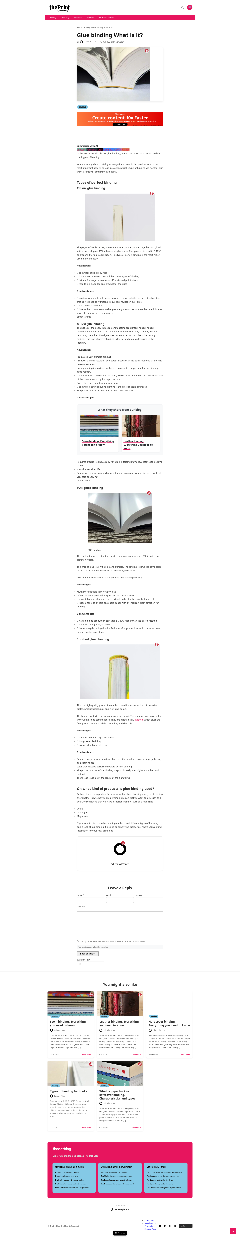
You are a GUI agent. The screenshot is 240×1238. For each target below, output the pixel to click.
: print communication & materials (70, 1184)
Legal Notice (150, 1223)
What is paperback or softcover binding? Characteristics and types (117, 1094)
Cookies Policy (150, 1229)
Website (139, 895)
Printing (90, 17)
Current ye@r (83, 960)
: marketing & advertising (66, 1176)
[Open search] (182, 7)
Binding (53, 17)
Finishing (65, 17)
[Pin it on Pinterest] (147, 51)
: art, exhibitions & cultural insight (163, 1176)
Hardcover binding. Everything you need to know (169, 1023)
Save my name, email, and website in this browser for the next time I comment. (113, 941)
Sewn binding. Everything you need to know (68, 1023)
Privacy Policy (150, 1226)
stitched (139, 719)
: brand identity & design (67, 1172)
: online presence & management (117, 1184)
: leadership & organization (114, 1172)
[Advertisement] (122, 136)
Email (109, 895)
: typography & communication (69, 1180)
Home (79, 27)
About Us (150, 1220)
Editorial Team (91, 42)
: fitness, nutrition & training (160, 1184)
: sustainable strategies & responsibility (164, 1172)
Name (80, 895)
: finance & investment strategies (116, 1176)
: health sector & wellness (160, 1180)
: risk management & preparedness (164, 1187)
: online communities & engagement (72, 1187)
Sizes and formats (106, 17)
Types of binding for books (68, 1091)
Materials (78, 17)
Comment (81, 906)
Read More (86, 1054)
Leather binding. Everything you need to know (119, 1023)
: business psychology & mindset (116, 1180)
